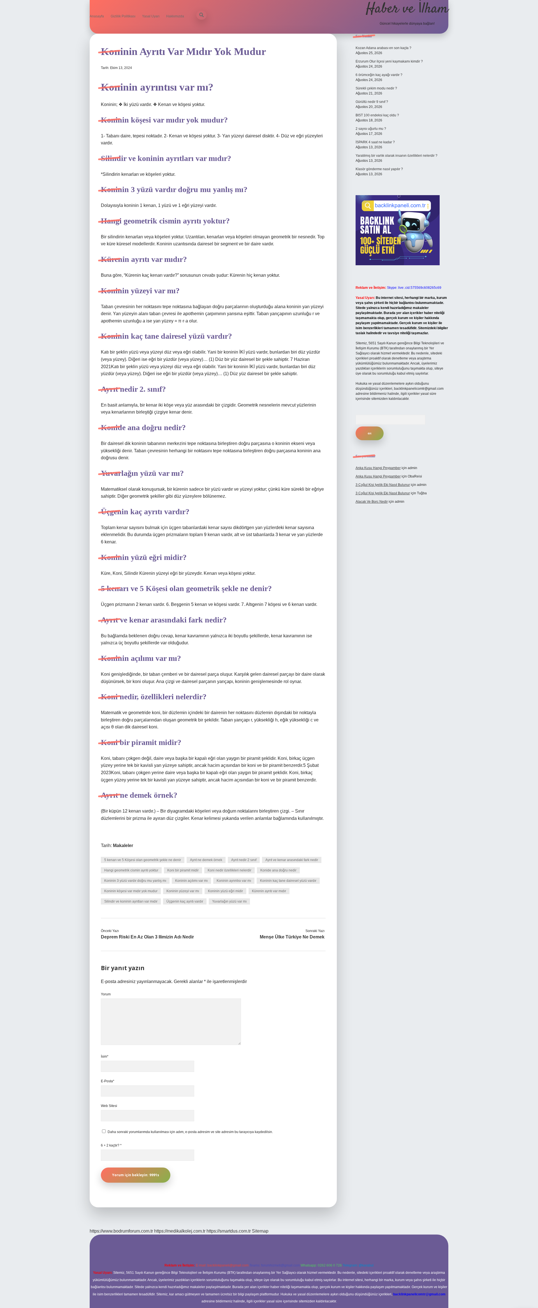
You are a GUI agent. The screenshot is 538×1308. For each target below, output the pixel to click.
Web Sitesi (109, 1106)
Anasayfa (97, 16)
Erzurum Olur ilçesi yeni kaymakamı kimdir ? (389, 61)
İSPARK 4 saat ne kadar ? (375, 142)
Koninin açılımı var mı (191, 881)
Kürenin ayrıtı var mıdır (269, 891)
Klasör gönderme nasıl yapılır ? (379, 169)
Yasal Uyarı (150, 16)
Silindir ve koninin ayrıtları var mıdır (130, 901)
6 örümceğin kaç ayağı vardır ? (379, 75)
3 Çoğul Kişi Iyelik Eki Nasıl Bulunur (383, 485)
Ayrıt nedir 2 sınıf (243, 860)
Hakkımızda (175, 16)
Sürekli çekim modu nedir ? (376, 88)
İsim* (104, 1056)
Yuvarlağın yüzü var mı (229, 901)
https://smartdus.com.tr (229, 1231)
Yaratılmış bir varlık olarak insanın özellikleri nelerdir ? (396, 156)
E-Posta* (107, 1081)
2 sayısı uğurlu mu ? (371, 129)
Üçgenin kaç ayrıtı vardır (184, 901)
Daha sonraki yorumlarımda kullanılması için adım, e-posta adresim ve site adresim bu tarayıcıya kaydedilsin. (190, 1132)
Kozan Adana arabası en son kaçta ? (383, 48)
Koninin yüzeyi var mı (182, 891)
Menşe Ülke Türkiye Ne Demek (292, 937)
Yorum (106, 994)
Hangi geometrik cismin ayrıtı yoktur (131, 870)
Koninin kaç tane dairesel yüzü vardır (288, 881)
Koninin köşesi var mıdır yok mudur (130, 891)
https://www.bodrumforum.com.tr (121, 1231)
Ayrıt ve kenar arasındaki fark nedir (291, 860)
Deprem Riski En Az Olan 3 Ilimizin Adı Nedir (147, 937)
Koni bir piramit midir (183, 870)
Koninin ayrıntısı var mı (234, 881)
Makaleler (123, 845)
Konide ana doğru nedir (278, 870)
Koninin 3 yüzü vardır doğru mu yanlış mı (135, 881)
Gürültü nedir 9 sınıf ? (372, 102)
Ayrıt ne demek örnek (206, 860)
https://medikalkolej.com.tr (179, 1231)
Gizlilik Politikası (123, 16)
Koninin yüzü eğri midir (225, 891)
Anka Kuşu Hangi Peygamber (378, 468)
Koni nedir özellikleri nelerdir (229, 870)
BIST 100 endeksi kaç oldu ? (377, 115)
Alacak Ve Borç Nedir (372, 502)
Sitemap (260, 1231)
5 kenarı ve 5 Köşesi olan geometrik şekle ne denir (142, 860)
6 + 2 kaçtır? (111, 1145)
